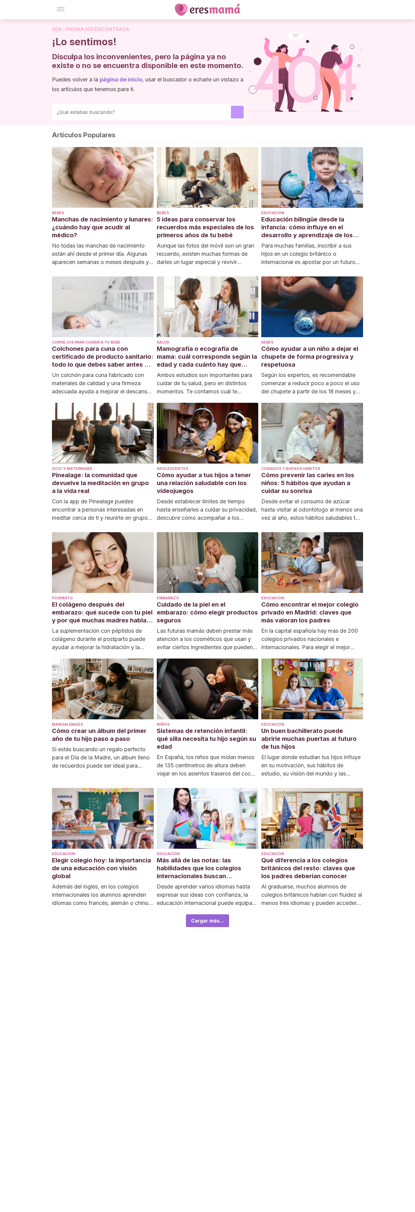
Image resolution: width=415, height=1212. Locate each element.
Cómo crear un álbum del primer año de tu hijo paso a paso (99, 734)
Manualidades (67, 724)
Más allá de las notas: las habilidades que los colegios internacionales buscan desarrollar (199, 868)
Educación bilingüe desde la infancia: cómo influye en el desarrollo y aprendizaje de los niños (307, 227)
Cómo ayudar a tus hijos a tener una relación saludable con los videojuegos (204, 483)
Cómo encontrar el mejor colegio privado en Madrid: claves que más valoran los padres (309, 612)
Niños (163, 724)
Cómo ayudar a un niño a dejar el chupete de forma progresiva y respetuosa (309, 356)
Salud (163, 342)
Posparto (62, 598)
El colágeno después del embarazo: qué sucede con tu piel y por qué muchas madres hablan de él (102, 612)
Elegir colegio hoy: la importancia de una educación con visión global (101, 868)
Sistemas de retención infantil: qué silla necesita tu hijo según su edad (206, 738)
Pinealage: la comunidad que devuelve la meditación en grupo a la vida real (100, 483)
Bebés (58, 213)
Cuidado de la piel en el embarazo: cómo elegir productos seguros (207, 612)
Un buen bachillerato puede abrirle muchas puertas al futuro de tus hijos (309, 738)
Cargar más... (207, 921)
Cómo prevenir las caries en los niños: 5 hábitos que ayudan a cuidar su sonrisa (307, 483)
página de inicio (121, 79)
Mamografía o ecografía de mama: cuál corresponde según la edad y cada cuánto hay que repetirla (207, 356)
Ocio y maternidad (72, 468)
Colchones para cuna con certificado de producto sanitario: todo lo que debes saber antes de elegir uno (102, 356)
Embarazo (168, 598)
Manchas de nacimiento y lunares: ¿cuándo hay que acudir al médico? (102, 227)
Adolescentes (172, 468)
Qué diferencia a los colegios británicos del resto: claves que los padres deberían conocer (308, 868)
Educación (272, 213)
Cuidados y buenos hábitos (290, 468)
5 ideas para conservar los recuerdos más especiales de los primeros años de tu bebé (205, 227)
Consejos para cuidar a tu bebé (86, 342)
